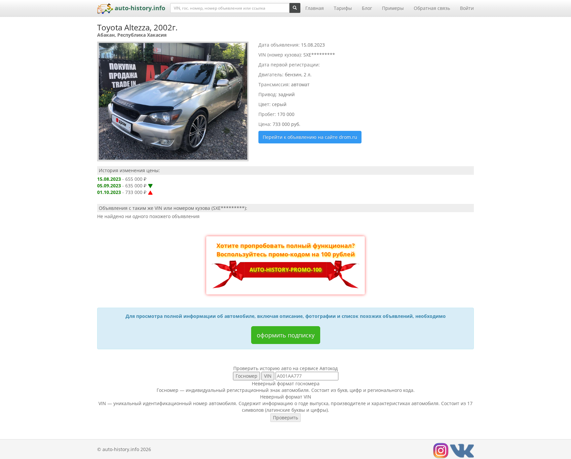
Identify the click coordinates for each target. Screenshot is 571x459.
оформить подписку (286, 335)
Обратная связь (432, 8)
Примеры (393, 8)
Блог (367, 8)
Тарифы (343, 8)
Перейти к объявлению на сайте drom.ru (310, 137)
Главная (314, 8)
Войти (467, 8)
